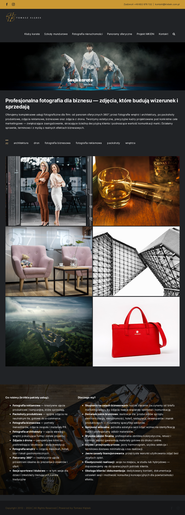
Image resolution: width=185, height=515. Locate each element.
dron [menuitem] (36, 142)
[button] (174, 33)
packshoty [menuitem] (113, 142)
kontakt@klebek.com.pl (167, 4)
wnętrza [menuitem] (130, 142)
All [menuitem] (6, 143)
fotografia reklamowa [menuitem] (89, 142)
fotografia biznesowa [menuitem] (57, 142)
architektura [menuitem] (21, 142)
